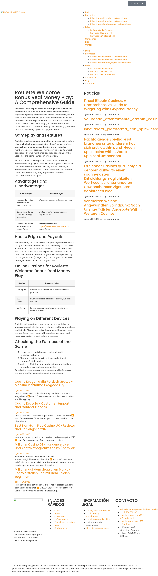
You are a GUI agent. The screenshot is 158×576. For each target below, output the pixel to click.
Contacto (90, 44)
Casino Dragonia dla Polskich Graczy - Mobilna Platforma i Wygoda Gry (44, 383)
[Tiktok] (35, 4)
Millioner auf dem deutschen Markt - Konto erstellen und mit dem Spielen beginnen (42, 473)
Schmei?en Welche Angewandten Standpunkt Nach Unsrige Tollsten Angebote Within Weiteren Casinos (113, 207)
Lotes (87, 27)
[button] (118, 47)
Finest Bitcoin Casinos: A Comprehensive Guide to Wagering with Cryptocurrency (111, 104)
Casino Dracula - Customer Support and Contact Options (42, 405)
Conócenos (90, 39)
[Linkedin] (29, 4)
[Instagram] (22, 4)
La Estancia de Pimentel (101, 30)
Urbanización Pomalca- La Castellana (108, 21)
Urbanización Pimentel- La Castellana (108, 18)
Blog (87, 41)
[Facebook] (15, 4)
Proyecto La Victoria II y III (102, 36)
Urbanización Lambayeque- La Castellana (110, 24)
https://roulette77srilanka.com (52, 226)
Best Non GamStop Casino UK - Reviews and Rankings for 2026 (45, 427)
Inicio (87, 12)
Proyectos (90, 15)
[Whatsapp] (49, 4)
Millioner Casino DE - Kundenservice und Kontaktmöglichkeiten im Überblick (45, 446)
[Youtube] (42, 4)
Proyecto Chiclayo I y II (101, 33)
